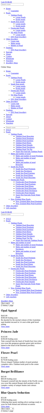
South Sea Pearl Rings (24, 175)
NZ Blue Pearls (17, 32)
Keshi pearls (20, 19)
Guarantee (15, 11)
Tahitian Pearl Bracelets (25, 136)
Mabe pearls (15, 43)
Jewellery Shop (12, 63)
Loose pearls (20, 24)
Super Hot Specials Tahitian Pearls (29, 151)
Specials (9, 52)
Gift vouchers (11, 208)
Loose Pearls (21, 17)
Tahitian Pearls (16, 15)
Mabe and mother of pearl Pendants (29, 156)
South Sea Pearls (17, 167)
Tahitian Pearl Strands (24, 145)
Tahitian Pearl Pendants (25, 138)
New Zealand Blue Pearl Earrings (29, 204)
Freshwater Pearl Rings (25, 186)
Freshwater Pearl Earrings (26, 184)
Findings (9, 48)
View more (5, 326)
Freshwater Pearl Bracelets (26, 188)
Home (8, 9)
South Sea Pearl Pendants (25, 169)
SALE (8, 130)
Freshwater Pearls (17, 28)
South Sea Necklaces (24, 171)
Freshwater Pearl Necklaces (26, 191)
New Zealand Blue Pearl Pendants (29, 201)
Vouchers (9, 61)
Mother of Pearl (17, 45)
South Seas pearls (17, 22)
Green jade (15, 41)
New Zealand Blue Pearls (21, 199)
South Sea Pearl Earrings (25, 173)
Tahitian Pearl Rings (23, 143)
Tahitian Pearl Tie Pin (24, 149)
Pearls (8, 13)
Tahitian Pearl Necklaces (25, 147)
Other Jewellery (12, 39)
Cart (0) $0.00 (6, 2)
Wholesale (10, 59)
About (8, 54)
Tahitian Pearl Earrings (24, 141)
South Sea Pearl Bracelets (25, 178)
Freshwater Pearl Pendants (26, 182)
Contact (9, 56)
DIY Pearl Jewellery (18, 37)
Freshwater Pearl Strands (25, 193)
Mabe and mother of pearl (21, 154)
